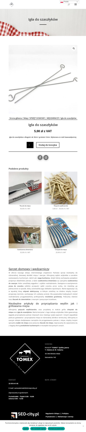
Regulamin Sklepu (52, 413)
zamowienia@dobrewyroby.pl (25, 388)
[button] (74, 48)
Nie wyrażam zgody (38, 429)
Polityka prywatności (56, 429)
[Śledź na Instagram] (45, 157)
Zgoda (25, 429)
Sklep (25, 118)
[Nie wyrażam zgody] (83, 426)
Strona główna (16, 118)
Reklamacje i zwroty (65, 417)
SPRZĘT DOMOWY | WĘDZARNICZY (44, 118)
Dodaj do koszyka (48, 144)
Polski (66, 2)
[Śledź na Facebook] (40, 157)
